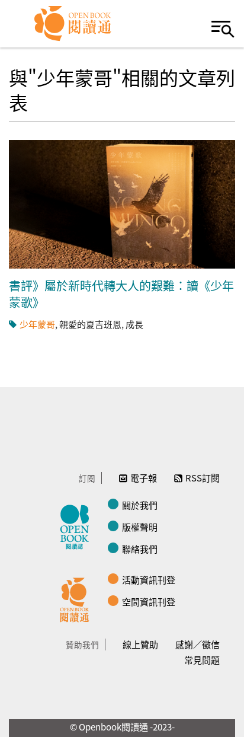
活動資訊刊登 (148, 579)
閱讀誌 (77, 525)
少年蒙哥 (37, 324)
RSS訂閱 (202, 477)
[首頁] (73, 24)
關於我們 (140, 505)
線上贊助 (140, 644)
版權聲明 (140, 527)
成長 (134, 324)
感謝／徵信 (197, 644)
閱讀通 (77, 598)
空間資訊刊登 (148, 601)
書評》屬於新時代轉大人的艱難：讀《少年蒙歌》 (121, 294)
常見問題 (202, 659)
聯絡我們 (140, 549)
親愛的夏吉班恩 (90, 324)
